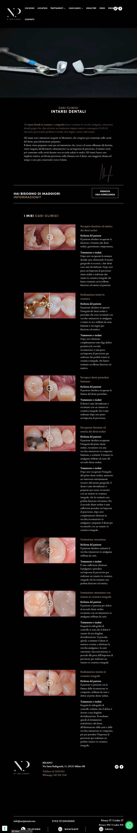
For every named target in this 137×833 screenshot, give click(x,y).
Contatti (29, 19)
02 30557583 (58, 771)
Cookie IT (118, 820)
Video (102, 8)
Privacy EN (104, 825)
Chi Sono (30, 8)
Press (111, 8)
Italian (16, 831)
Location (42, 8)
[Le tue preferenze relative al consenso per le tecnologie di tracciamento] (4, 828)
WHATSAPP (71, 829)
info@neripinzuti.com (24, 821)
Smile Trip (91, 8)
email (109, 829)
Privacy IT (106, 820)
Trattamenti (56, 8)
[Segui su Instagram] (115, 8)
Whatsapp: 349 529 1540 (55, 775)
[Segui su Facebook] (120, 8)
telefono (34, 829)
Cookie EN (117, 825)
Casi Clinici (75, 8)
